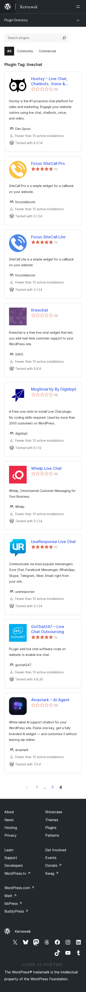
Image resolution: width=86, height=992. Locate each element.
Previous (27, 787)
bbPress (13, 903)
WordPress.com (19, 888)
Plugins (50, 827)
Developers (13, 865)
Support (10, 857)
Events (50, 857)
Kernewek (23, 931)
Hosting (10, 827)
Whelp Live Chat (46, 468)
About (9, 812)
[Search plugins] (64, 37)
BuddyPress (16, 911)
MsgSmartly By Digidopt (53, 389)
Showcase (53, 812)
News (9, 820)
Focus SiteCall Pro (48, 163)
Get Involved (55, 850)
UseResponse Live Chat (53, 541)
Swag (52, 873)
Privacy (10, 835)
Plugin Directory (16, 20)
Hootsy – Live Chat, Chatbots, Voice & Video (49, 81)
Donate (53, 865)
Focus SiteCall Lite (48, 237)
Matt (10, 896)
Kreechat (39, 310)
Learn (8, 850)
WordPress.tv (17, 873)
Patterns (52, 835)
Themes (51, 820)
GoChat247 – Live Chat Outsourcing (47, 629)
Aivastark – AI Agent (50, 699)
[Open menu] (79, 6)
